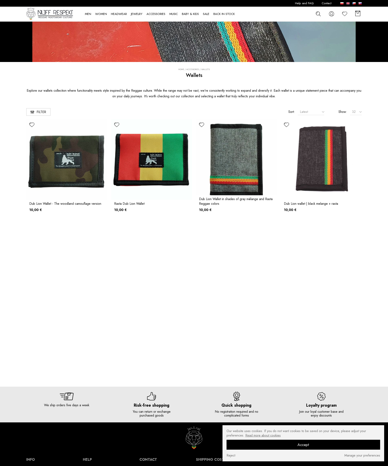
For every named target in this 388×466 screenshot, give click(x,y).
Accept (303, 444)
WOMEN (101, 14)
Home (181, 69)
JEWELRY (136, 14)
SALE (206, 14)
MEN (88, 14)
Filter (41, 112)
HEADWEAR (119, 14)
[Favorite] (345, 14)
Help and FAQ (304, 3)
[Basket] (358, 14)
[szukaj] (318, 14)
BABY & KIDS (190, 14)
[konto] (331, 14)
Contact (326, 3)
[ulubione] (31, 124)
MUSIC (173, 14)
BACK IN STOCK (224, 14)
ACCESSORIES (156, 14)
